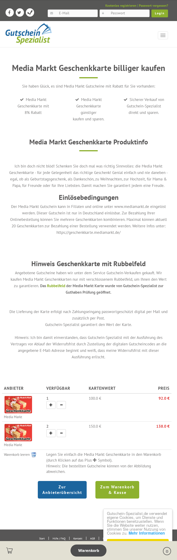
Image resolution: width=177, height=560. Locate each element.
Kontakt (77, 538)
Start (42, 538)
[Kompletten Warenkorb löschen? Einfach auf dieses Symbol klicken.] (33, 454)
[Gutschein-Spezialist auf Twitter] (20, 12)
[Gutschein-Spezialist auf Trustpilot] (30, 12)
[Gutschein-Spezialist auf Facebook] (10, 12)
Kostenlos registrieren (120, 5)
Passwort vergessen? (153, 5)
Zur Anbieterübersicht (62, 489)
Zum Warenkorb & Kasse (117, 489)
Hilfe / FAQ (59, 538)
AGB (92, 538)
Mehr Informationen (147, 533)
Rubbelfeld (56, 285)
